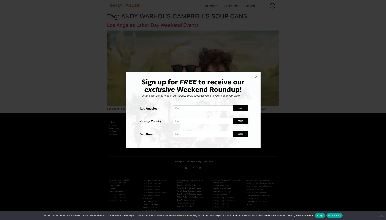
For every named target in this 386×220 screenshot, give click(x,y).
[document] (193, 110)
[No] (381, 215)
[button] (256, 76)
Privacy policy (334, 215)
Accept (319, 215)
